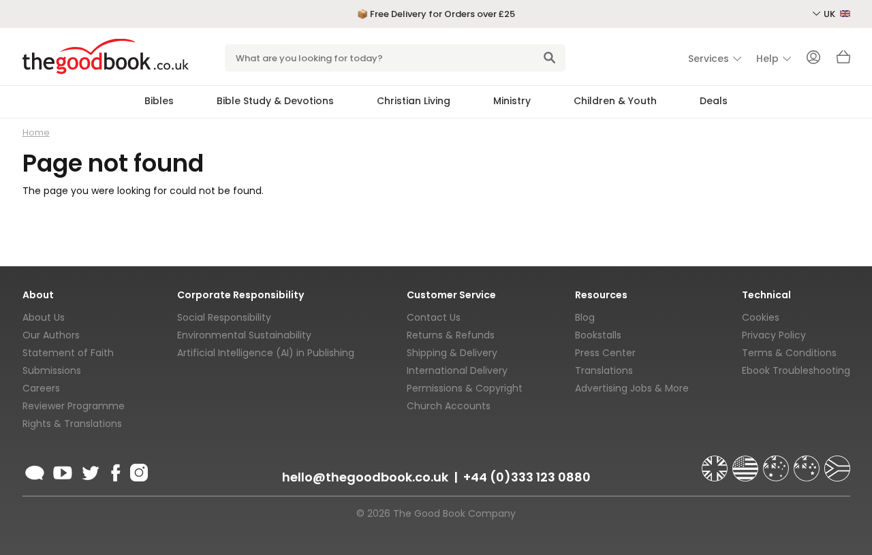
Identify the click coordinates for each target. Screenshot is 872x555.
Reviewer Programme (73, 406)
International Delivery (457, 370)
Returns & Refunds (451, 335)
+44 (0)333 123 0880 (527, 477)
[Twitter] (89, 470)
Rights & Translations (72, 423)
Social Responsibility (224, 317)
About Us (43, 317)
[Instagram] (138, 470)
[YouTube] (62, 470)
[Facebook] (114, 470)
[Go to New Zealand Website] (808, 462)
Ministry (512, 101)
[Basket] (843, 60)
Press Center (605, 353)
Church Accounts (448, 406)
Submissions (51, 370)
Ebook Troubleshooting (796, 370)
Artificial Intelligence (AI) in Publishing (265, 353)
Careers (41, 388)
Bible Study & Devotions (275, 101)
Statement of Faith (68, 353)
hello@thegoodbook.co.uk (365, 477)
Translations (604, 370)
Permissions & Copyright (465, 388)
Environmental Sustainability (244, 335)
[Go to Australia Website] (777, 462)
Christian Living (413, 101)
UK (830, 13)
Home (36, 132)
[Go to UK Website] (716, 462)
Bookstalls (598, 335)
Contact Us (434, 317)
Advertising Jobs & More (632, 388)
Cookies (760, 317)
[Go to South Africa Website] (837, 462)
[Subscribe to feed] (34, 470)
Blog (585, 317)
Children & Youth (615, 101)
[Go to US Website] (746, 462)
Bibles (159, 101)
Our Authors (51, 335)
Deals (714, 101)
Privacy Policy (774, 335)
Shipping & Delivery (452, 353)
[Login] (813, 58)
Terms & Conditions (789, 353)
